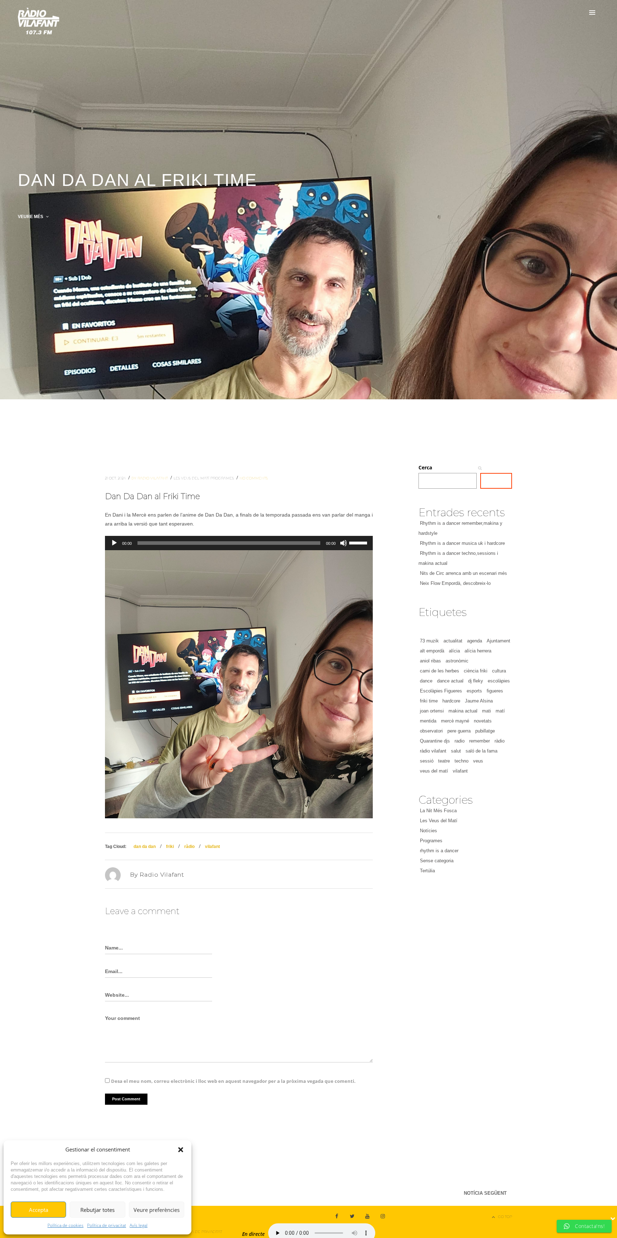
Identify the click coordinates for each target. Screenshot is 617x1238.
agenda (474, 640)
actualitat (452, 640)
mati (486, 711)
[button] (180, 1149)
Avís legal (138, 1225)
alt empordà (432, 650)
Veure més (31, 216)
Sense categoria (436, 860)
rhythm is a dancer (439, 850)
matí (500, 711)
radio (460, 741)
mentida (428, 721)
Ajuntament (498, 640)
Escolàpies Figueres (441, 691)
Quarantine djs (435, 741)
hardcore (451, 701)
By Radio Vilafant (150, 478)
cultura (499, 671)
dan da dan (145, 846)
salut (456, 751)
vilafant (212, 846)
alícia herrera (478, 650)
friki (170, 846)
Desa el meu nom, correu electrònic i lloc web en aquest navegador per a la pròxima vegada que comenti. (233, 1081)
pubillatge (485, 731)
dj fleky (475, 681)
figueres (495, 691)
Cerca (425, 467)
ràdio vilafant (433, 751)
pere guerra (459, 731)
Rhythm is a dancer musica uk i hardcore (462, 543)
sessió (426, 761)
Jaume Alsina (479, 701)
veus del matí (434, 771)
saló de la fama (481, 751)
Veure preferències (157, 1209)
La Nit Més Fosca (438, 810)
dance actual (450, 681)
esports (474, 691)
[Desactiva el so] (343, 543)
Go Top (505, 1216)
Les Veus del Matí (192, 478)
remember (479, 741)
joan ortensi (432, 711)
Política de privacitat (106, 1225)
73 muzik (429, 640)
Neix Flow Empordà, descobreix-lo (455, 583)
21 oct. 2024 (116, 478)
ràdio (189, 846)
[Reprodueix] (114, 543)
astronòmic (457, 661)
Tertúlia (427, 870)
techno (461, 761)
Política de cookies (65, 1225)
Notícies (428, 830)
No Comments (254, 478)
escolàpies (499, 681)
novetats (483, 721)
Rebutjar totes (97, 1209)
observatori (431, 731)
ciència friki (475, 671)
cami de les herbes (439, 671)
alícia (454, 650)
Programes (222, 478)
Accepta (38, 1209)
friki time (429, 701)
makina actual (462, 711)
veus (478, 761)
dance (426, 681)
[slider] (359, 542)
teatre (444, 761)
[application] (239, 543)
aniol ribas (430, 661)
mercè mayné (455, 721)
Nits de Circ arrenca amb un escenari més (463, 573)
